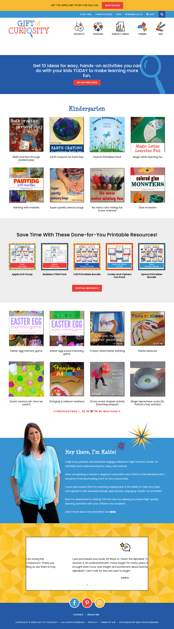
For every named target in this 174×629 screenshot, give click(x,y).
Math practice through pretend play (26, 158)
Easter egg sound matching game (67, 352)
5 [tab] (95, 584)
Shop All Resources (87, 288)
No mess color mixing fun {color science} (107, 209)
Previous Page (66, 411)
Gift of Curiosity (29, 29)
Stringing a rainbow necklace (66, 401)
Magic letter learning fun (147, 157)
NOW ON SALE (112, 5)
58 (96, 411)
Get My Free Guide (87, 82)
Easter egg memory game (26, 351)
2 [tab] (83, 584)
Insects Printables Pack (107, 157)
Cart (151, 14)
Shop (118, 14)
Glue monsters (148, 207)
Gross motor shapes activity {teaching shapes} (107, 403)
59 (100, 411)
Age (160, 33)
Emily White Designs (147, 622)
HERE (113, 511)
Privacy (92, 622)
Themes (142, 33)
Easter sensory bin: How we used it (26, 403)
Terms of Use (108, 622)
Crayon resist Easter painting (107, 351)
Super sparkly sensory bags (67, 207)
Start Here (85, 14)
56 (88, 411)
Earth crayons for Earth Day (66, 157)
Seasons (98, 33)
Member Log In (134, 14)
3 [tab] (87, 584)
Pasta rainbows (147, 351)
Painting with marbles (26, 207)
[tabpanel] (87, 561)
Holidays (79, 33)
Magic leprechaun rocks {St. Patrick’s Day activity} (147, 403)
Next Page (110, 411)
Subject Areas (120, 33)
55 (84, 411)
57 (92, 411)
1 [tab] (78, 584)
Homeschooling (103, 14)
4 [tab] (91, 584)
